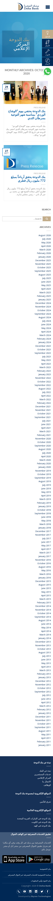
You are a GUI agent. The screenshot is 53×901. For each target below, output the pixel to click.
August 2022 (45, 388)
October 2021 (44, 413)
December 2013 (43, 641)
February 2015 (44, 602)
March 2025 (45, 292)
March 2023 (45, 367)
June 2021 (46, 424)
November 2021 (43, 410)
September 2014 (43, 616)
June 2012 (46, 698)
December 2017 (43, 531)
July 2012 (46, 695)
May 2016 (46, 570)
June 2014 (46, 623)
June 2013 (46, 659)
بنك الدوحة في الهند (42, 825)
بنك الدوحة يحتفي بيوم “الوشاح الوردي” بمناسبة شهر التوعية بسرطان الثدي (26, 114)
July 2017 (46, 538)
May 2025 (46, 285)
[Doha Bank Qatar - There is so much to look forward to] (26, 5)
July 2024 (46, 320)
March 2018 (45, 524)
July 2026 (46, 238)
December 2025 (43, 260)
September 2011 (43, 727)
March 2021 (45, 431)
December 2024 (43, 303)
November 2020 (43, 438)
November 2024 (43, 306)
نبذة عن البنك (45, 770)
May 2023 (46, 360)
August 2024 (45, 317)
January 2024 (44, 342)
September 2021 (43, 417)
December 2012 (43, 681)
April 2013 (46, 666)
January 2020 (44, 467)
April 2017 (46, 549)
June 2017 (46, 542)
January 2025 (44, 299)
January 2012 (44, 713)
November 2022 (43, 377)
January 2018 (44, 527)
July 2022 (46, 392)
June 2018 (46, 517)
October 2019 (44, 474)
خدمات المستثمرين (42, 774)
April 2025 (46, 288)
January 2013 (44, 677)
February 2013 (44, 673)
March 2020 (45, 460)
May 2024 (46, 328)
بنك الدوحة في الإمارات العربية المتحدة (34, 818)
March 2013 (45, 670)
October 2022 (44, 381)
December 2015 (43, 581)
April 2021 (46, 427)
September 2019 (43, 477)
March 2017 (45, 552)
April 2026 (46, 246)
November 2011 (43, 720)
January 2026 (44, 256)
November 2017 (43, 534)
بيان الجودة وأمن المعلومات (41, 881)
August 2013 (45, 652)
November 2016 (43, 559)
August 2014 (45, 620)
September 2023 (43, 353)
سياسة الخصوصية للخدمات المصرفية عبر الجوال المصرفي (29, 875)
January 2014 (44, 638)
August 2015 (45, 584)
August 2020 (45, 449)
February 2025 (44, 296)
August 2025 (45, 274)
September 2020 (43, 445)
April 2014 (46, 631)
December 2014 (43, 606)
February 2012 (44, 709)
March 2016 (45, 574)
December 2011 (43, 716)
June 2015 (46, 588)
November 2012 (43, 684)
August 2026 (45, 235)
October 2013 (44, 649)
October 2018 (44, 509)
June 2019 (46, 488)
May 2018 (46, 520)
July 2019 (46, 485)
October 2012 (44, 688)
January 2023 (44, 374)
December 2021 (43, 406)
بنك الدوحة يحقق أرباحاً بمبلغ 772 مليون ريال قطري (28, 178)
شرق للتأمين (45, 801)
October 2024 (44, 310)
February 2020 (44, 463)
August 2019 (45, 481)
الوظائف (47, 785)
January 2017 (44, 556)
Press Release (39, 107)
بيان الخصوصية (45, 869)
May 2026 (46, 242)
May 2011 (46, 734)
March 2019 (45, 499)
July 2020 (46, 452)
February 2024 (44, 338)
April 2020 (46, 456)
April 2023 (46, 363)
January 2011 (44, 745)
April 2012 (46, 702)
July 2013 (46, 656)
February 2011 (44, 741)
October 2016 (44, 563)
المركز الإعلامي (44, 777)
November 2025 (43, 263)
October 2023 (44, 349)
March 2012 (45, 706)
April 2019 (46, 495)
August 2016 (45, 566)
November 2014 (43, 609)
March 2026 (45, 249)
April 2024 (46, 331)
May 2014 (46, 627)
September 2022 (43, 385)
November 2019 (43, 470)
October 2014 (44, 613)
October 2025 (44, 267)
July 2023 (46, 356)
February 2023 (44, 370)
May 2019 (46, 492)
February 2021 (44, 435)
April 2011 (46, 738)
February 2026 (44, 253)
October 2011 (44, 723)
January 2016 (44, 577)
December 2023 (43, 346)
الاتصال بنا (46, 781)
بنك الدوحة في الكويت (41, 822)
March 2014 (45, 634)
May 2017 (46, 545)
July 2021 (46, 420)
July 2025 (46, 278)
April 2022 (46, 395)
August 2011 (45, 731)
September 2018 (43, 513)
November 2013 (43, 645)
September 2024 (43, 313)
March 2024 (45, 335)
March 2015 (45, 599)
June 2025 (46, 281)
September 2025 (43, 271)
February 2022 (44, 403)
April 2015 (46, 595)
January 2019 (44, 506)
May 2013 (46, 663)
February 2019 (44, 502)
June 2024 (46, 324)
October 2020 (44, 442)
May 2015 (46, 592)
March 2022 (45, 399)
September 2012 (43, 691)
